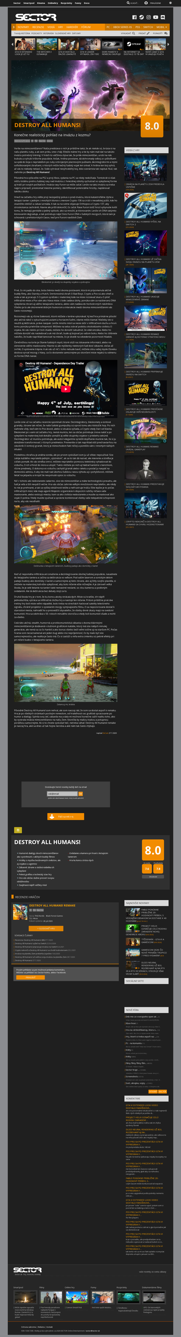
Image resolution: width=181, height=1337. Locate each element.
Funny (78, 3)
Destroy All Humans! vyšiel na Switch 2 (31, 943)
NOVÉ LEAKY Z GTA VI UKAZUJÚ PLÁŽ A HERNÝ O (155, 54)
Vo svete (147, 863)
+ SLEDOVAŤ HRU (46, 928)
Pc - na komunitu (134, 1043)
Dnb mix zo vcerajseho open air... (142, 1016)
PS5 (137, 27)
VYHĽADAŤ (126, 33)
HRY (60, 27)
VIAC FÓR (162, 1091)
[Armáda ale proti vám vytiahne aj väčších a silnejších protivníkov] (65, 279)
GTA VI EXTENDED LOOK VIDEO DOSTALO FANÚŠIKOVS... (142, 1106)
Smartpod (28, 3)
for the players (132, 1217)
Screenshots (132, 1076)
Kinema (41, 3)
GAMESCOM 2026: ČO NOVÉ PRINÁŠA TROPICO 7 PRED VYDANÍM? (154, 952)
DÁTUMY (76, 33)
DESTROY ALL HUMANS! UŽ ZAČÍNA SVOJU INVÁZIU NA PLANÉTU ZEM (143, 260)
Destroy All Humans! (23, 960)
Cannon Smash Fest (74, 1307)
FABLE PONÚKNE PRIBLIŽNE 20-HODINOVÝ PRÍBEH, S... (142, 1179)
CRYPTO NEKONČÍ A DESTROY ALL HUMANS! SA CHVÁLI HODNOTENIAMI (145, 523)
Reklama (41, 1327)
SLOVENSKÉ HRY (63, 33)
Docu (86, 3)
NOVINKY (23, 27)
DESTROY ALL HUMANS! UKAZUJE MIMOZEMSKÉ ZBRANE (143, 298)
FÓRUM (85, 27)
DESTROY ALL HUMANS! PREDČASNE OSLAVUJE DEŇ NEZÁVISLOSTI (144, 410)
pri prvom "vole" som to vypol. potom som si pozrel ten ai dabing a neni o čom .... (144, 1206)
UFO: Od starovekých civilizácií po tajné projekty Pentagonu (153, 1310)
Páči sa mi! (65, 816)
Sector (17, 3)
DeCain (105, 733)
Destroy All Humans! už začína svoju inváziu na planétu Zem (41, 957)
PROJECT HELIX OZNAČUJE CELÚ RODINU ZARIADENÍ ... (142, 1119)
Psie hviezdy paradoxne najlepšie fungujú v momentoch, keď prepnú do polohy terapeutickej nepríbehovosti (51, 1312)
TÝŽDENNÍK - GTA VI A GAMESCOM (152, 941)
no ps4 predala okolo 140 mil (138, 1147)
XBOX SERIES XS (122, 27)
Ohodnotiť (153, 877)
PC (108, 27)
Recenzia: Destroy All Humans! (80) (30, 940)
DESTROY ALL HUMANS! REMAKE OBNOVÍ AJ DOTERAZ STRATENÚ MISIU (145, 335)
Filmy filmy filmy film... (136, 1063)
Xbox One (42, 141)
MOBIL (161, 27)
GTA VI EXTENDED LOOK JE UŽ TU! (23, 53)
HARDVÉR (72, 27)
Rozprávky (66, 3)
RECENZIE (38, 27)
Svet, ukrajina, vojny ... (136, 1083)
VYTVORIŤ (153, 1091)
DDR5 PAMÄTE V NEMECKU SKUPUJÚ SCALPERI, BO (111, 54)
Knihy (128, 1049)
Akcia (35, 918)
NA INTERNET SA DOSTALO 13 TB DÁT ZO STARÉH (134, 54)
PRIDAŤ (142, 33)
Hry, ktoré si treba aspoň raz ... (141, 1036)
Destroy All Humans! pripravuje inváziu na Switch (36, 947)
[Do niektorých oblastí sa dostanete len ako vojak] (65, 563)
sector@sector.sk (93, 1331)
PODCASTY (36, 33)
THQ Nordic (39, 916)
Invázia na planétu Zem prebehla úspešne (33, 953)
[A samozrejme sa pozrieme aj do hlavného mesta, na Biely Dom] (65, 701)
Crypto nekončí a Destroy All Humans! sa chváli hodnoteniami (41, 950)
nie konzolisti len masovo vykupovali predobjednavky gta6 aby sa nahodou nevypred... (142, 1171)
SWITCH (148, 27)
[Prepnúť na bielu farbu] (170, 3)
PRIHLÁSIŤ (30, 977)
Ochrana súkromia (28, 1327)
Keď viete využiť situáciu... (102, 1307)
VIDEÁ (51, 27)
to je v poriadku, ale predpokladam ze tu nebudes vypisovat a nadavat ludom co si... (144, 1240)
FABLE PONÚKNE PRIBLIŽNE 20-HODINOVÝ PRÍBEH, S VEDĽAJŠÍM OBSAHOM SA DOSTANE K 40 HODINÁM (146, 915)
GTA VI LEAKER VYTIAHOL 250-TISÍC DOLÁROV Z (89, 54)
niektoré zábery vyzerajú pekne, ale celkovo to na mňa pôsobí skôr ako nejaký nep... (146, 1136)
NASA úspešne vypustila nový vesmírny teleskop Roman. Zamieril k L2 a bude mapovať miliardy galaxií (24, 1312)
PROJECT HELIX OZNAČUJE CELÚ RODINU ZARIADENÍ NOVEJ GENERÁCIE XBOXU (146, 930)
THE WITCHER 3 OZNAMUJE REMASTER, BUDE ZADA (45, 55)
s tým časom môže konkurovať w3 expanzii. (144, 1183)
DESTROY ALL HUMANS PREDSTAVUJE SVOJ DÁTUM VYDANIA (145, 485)
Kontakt (50, 1327)
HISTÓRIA (25, 33)
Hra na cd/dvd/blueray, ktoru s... (141, 1029)
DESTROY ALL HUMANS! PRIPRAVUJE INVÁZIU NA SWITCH (144, 373)
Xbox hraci (131, 1023)
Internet (49, 141)
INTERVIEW (48, 33)
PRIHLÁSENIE (155, 3)
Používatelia (158, 863)
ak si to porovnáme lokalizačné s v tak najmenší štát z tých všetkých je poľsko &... (146, 1111)
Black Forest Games (54, 916)
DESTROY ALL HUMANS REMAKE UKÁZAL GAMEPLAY (142, 448)
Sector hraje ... (132, 1069)
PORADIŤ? (157, 33)
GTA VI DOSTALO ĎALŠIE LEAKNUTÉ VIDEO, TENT (67, 54)
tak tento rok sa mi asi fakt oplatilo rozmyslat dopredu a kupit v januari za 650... (145, 1252)
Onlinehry (53, 3)
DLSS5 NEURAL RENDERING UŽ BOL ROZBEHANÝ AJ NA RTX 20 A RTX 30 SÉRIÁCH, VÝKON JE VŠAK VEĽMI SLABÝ (145, 968)
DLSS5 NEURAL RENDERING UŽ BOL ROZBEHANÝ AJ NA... (144, 1131)
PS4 (36, 141)
